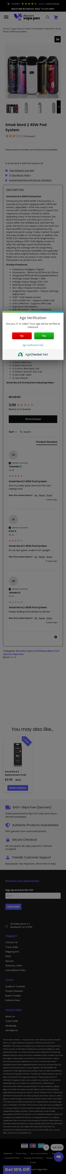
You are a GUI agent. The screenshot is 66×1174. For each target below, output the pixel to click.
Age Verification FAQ (33, 345)
